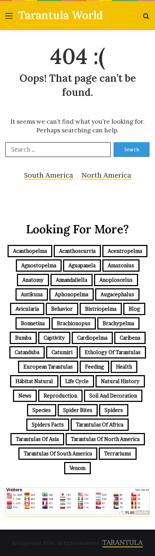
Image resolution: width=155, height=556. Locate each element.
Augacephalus (117, 294)
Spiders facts (48, 424)
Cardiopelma (92, 338)
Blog (134, 309)
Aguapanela (82, 265)
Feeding (94, 367)
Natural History (120, 381)
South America (48, 175)
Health (124, 367)
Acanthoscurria (77, 251)
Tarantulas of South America (58, 453)
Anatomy (33, 280)
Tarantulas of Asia (37, 439)
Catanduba (27, 352)
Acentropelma (125, 251)
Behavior (62, 309)
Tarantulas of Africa (99, 424)
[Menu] (9, 18)
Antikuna (32, 294)
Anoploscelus (116, 280)
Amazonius (121, 265)
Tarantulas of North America (105, 439)
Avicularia (27, 309)
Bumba (23, 338)
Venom (77, 468)
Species (41, 410)
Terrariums (117, 453)
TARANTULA (122, 542)
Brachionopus (73, 323)
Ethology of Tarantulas (113, 352)
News (24, 395)
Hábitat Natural (34, 381)
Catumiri (62, 352)
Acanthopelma (30, 251)
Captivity (54, 338)
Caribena (130, 338)
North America (106, 175)
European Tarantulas (48, 367)
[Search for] (146, 18)
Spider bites (77, 410)
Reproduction (60, 395)
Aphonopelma (71, 294)
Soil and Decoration (113, 395)
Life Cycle (77, 381)
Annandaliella (71, 280)
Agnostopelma (38, 265)
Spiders (114, 410)
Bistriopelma (100, 309)
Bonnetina (33, 323)
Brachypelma (118, 323)
